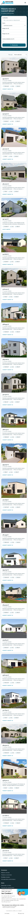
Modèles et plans (5, 877)
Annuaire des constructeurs (8, 879)
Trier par (10, 54)
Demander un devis (6, 885)
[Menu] (25, 2)
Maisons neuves (5, 872)
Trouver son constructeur (7, 887)
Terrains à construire (6, 874)
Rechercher (15, 45)
